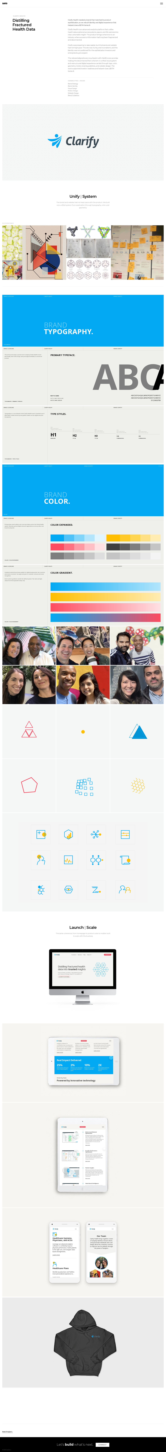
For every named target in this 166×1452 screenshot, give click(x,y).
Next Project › (7, 1432)
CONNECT (102, 1445)
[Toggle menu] (161, 3)
